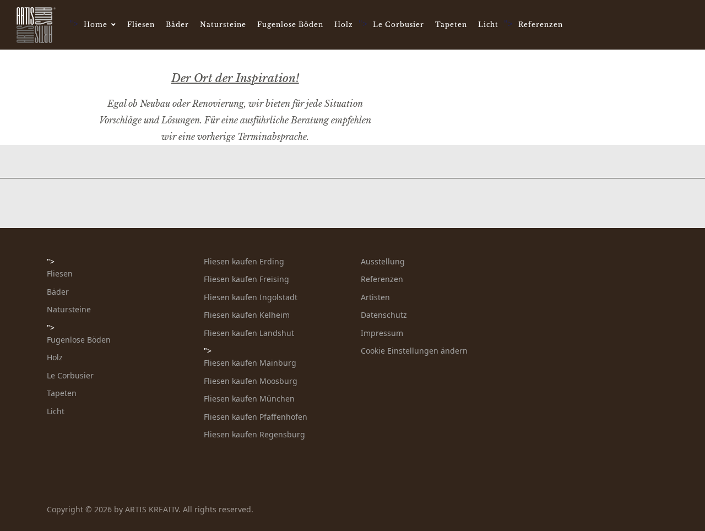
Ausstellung (383, 261)
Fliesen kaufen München (249, 398)
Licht (488, 24)
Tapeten (451, 24)
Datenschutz (384, 315)
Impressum (382, 333)
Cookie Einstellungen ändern (414, 350)
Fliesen (141, 24)
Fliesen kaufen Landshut (249, 333)
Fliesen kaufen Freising (246, 279)
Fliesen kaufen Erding (244, 261)
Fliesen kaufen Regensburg (254, 434)
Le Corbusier (398, 24)
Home (95, 24)
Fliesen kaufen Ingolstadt (250, 297)
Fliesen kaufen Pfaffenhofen (255, 416)
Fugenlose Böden (290, 24)
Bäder (177, 24)
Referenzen (540, 24)
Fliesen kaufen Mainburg (250, 362)
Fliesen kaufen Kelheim (247, 315)
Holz (343, 24)
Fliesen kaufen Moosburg (250, 381)
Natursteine (223, 24)
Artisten (375, 297)
